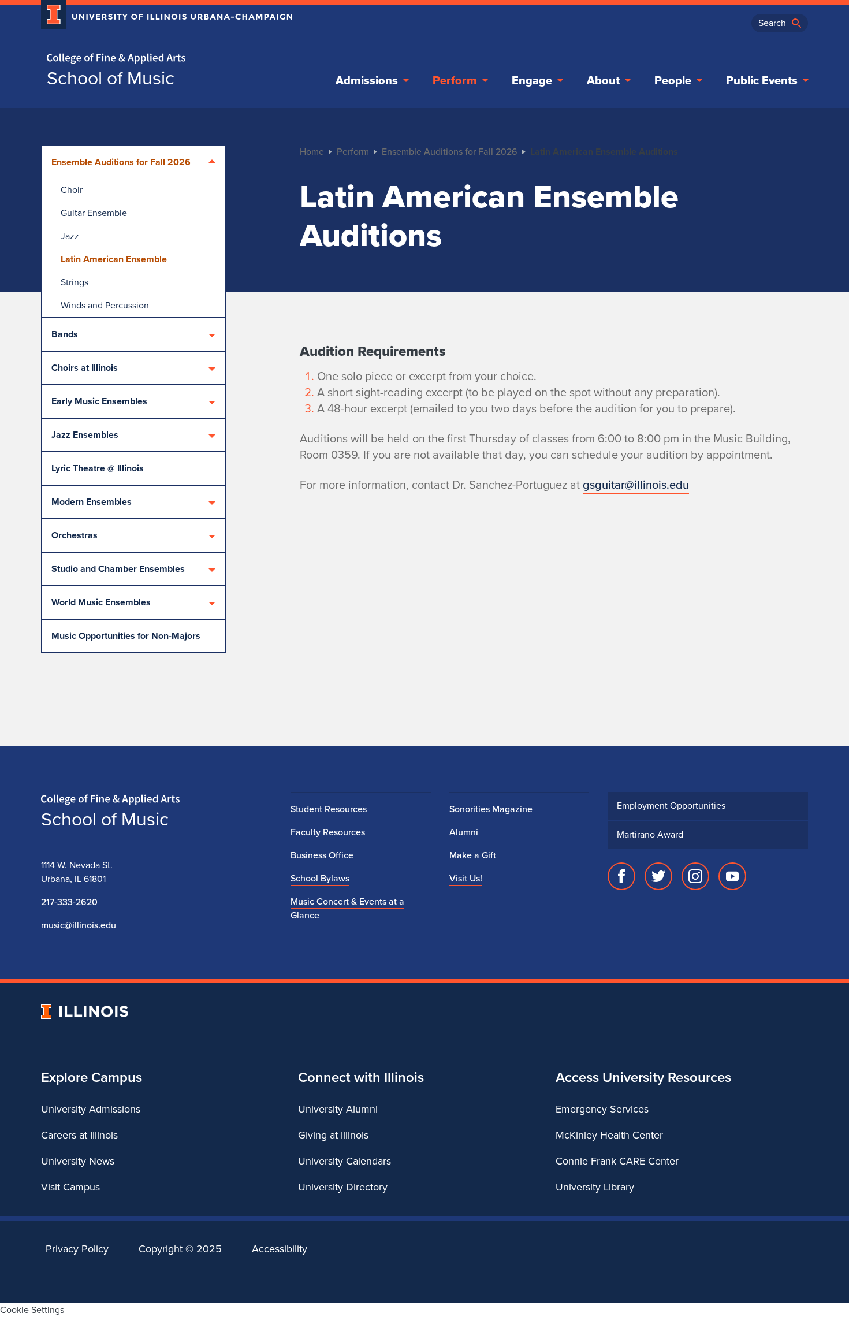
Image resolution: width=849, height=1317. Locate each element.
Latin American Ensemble (114, 259)
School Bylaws (320, 878)
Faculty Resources (328, 832)
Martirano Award (650, 834)
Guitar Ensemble (94, 213)
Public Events (762, 80)
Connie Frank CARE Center (617, 1161)
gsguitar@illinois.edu (636, 484)
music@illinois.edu (78, 925)
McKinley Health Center (609, 1135)
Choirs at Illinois (84, 367)
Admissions (367, 80)
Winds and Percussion (105, 305)
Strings (74, 282)
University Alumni (338, 1109)
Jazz (70, 236)
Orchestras (74, 535)
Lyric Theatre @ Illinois (97, 468)
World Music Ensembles (101, 602)
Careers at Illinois (79, 1135)
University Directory (343, 1187)
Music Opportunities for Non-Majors (125, 635)
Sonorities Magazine (491, 809)
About (603, 80)
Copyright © (180, 1248)
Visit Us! (465, 878)
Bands (64, 334)
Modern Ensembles (91, 501)
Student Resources (329, 809)
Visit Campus (70, 1187)
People (672, 80)
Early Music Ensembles (99, 401)
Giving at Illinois (333, 1135)
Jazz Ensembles (84, 434)
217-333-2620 (69, 902)
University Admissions (90, 1109)
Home (312, 151)
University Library (595, 1187)
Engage (532, 80)
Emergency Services (602, 1109)
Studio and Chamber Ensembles (118, 568)
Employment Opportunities (671, 805)
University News (77, 1161)
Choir (72, 189)
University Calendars (344, 1161)
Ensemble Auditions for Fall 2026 (121, 162)
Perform (455, 80)
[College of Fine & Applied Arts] (162, 58)
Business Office (322, 855)
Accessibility (279, 1248)
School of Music (110, 78)
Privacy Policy (77, 1248)
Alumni (463, 832)
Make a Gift (472, 855)
